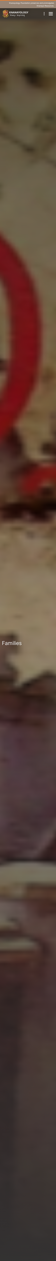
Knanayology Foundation (19, 3)
